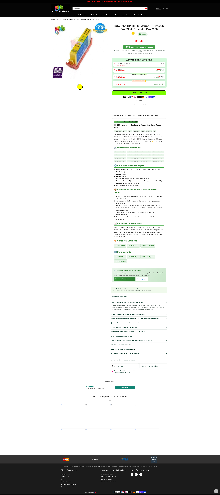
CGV (62, 479)
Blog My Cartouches (151, 466)
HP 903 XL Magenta (148, 245)
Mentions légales (65, 474)
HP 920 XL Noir (120, 257)
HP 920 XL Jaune (121, 261)
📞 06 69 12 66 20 (106, 466)
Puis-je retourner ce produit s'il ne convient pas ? (125, 353)
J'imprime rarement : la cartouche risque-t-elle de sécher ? (128, 331)
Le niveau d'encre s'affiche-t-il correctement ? (124, 327)
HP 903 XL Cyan (133, 245)
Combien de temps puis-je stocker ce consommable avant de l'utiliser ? (132, 340)
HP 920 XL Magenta (148, 257)
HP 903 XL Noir (120, 245)
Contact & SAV (65, 476)
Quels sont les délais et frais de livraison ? (123, 349)
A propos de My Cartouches (68, 484)
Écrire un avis (125, 387)
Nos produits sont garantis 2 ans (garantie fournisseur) (85, 466)
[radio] (139, 64)
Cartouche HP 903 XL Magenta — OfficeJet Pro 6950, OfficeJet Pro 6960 (125, 371)
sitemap (143, 466)
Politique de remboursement (132, 466)
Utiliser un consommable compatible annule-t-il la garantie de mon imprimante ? (135, 318)
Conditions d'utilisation (117, 466)
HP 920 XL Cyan (133, 257)
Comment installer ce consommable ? (122, 336)
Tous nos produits (142, 279)
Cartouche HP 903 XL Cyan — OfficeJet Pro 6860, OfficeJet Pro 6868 (153, 365)
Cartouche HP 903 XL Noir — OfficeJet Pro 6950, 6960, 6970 (125, 365)
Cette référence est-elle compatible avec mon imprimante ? (128, 314)
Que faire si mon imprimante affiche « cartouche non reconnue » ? (130, 323)
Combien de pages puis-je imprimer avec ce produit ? (127, 302)
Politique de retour (66, 481)
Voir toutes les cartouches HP (124, 279)
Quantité (139, 100)
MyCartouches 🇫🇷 (92, 492)
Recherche (66, 466)
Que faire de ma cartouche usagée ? (121, 344)
